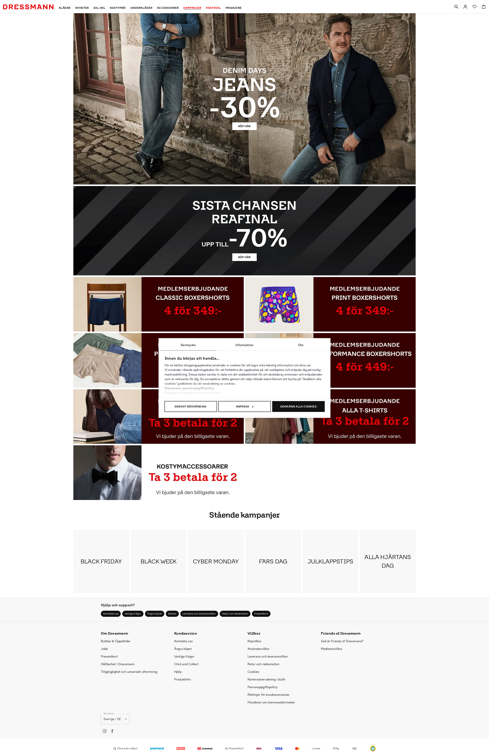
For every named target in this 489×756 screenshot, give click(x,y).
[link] (465, 6)
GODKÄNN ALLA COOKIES (298, 406)
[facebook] (112, 731)
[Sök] (456, 6)
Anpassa (242, 406)
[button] (373, 748)
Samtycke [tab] (188, 345)
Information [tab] (244, 345)
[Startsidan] (28, 6)
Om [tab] (301, 345)
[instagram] (104, 731)
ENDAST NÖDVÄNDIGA (191, 406)
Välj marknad (109, 713)
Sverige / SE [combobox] (112, 719)
